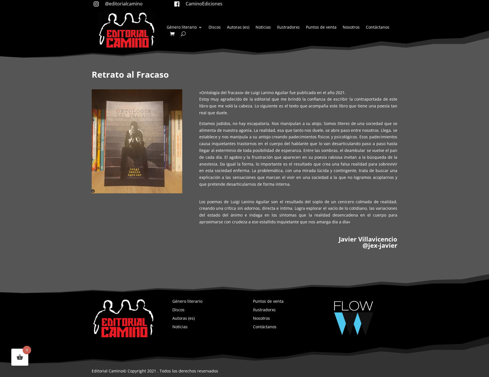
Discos (215, 27)
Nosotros (351, 27)
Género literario (182, 27)
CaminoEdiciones (204, 4)
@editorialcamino (124, 4)
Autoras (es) (238, 27)
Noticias (263, 27)
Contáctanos (377, 27)
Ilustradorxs (288, 27)
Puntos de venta (321, 27)
